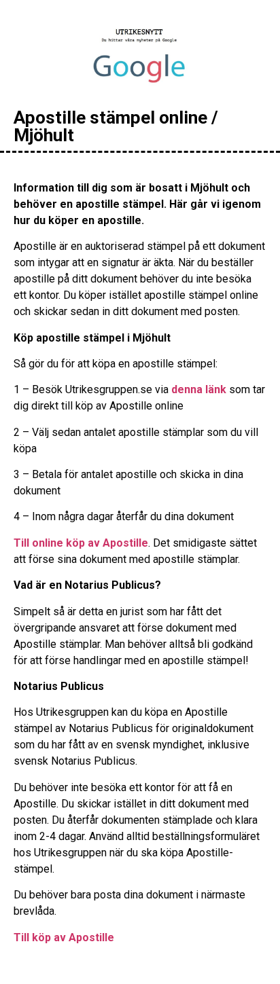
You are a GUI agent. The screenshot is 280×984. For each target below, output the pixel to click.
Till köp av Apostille (64, 937)
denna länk (198, 389)
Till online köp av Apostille (81, 542)
